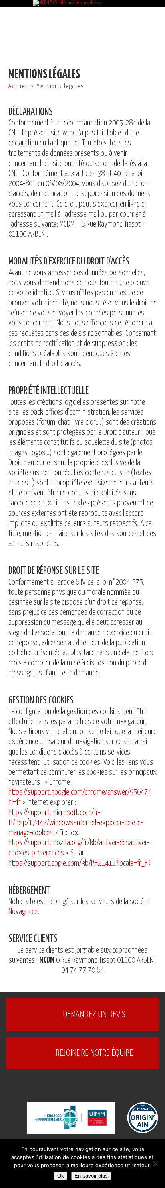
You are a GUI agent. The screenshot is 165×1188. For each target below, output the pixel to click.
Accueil (18, 86)
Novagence (23, 912)
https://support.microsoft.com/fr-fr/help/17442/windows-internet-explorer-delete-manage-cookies (75, 823)
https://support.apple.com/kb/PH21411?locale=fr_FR (79, 863)
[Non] (155, 1163)
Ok (60, 1176)
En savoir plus (91, 1176)
